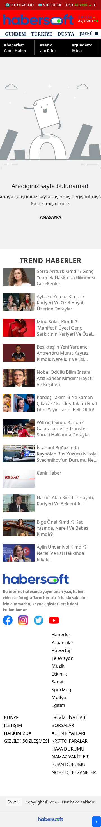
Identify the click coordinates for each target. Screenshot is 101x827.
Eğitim (58, 705)
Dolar (86, 17)
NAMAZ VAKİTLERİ (70, 757)
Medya (59, 697)
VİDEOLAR (52, 5)
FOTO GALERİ (22, 5)
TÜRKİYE (41, 34)
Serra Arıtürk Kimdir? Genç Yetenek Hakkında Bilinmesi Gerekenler (50, 47)
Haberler (61, 635)
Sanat (58, 682)
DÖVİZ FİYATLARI (69, 717)
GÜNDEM (15, 34)
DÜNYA (66, 34)
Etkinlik (59, 674)
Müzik (58, 666)
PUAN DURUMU (69, 764)
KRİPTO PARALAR (70, 741)
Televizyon (63, 658)
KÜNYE (11, 717)
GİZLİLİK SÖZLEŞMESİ (26, 741)
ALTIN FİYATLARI (68, 733)
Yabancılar (63, 642)
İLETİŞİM (13, 725)
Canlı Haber (15, 47)
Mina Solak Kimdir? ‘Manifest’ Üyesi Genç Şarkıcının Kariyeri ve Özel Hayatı (82, 47)
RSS (16, 802)
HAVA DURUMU (68, 749)
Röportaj (61, 650)
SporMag (61, 689)
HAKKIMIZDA (17, 733)
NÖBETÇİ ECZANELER (74, 772)
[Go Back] (96, 821)
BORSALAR (63, 725)
